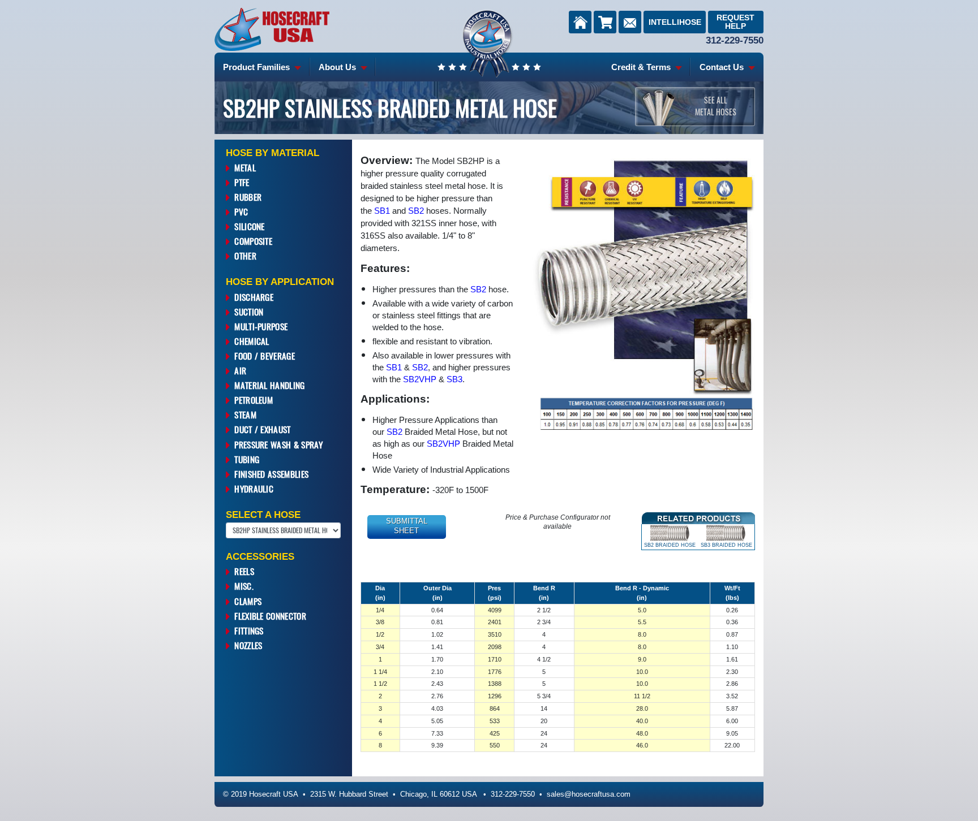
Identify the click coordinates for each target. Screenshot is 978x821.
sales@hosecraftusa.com (588, 794)
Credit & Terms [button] (642, 67)
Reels (244, 571)
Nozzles (248, 645)
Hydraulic (253, 488)
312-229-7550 (734, 40)
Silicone (249, 226)
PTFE (241, 182)
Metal (245, 167)
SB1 (382, 210)
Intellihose (675, 22)
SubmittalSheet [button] (406, 525)
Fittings (248, 630)
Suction (248, 311)
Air (240, 370)
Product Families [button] (257, 67)
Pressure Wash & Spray (278, 444)
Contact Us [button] (723, 67)
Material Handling (269, 385)
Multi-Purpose (261, 326)
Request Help (735, 22)
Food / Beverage (264, 355)
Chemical (251, 341)
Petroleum (253, 400)
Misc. (244, 586)
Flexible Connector (270, 616)
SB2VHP (419, 379)
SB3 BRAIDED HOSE (726, 545)
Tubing (246, 459)
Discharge (253, 297)
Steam (245, 414)
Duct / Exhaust (262, 429)
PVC (241, 211)
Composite (253, 241)
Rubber (247, 197)
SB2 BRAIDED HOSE (670, 545)
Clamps (247, 601)
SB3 (454, 379)
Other (245, 255)
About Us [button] (338, 67)
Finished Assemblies (271, 474)
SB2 (416, 210)
